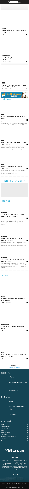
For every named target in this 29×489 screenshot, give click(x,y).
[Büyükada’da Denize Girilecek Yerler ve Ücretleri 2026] (14, 20)
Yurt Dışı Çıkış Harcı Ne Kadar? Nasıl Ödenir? (18, 382)
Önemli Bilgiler (12, 485)
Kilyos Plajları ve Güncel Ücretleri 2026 (13, 142)
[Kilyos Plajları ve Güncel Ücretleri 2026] (14, 134)
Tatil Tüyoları (4, 212)
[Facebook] (7, 478)
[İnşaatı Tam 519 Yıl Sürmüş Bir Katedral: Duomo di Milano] (4, 414)
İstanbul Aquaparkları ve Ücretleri (11, 167)
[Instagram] (11, 478)
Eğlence (19, 483)
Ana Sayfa (4, 483)
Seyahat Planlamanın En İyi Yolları (12, 238)
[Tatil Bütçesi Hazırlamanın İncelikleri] (14, 253)
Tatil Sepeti (18, 485)
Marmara (3, 28)
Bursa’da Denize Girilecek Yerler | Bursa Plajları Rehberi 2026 (14, 86)
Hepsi (11, 99)
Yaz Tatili (24, 483)
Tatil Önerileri (16, 99)
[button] (2, 2)
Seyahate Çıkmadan (5, 55)
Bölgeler (8, 483)
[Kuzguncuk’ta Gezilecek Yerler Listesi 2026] (14, 108)
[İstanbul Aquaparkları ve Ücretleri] (14, 158)
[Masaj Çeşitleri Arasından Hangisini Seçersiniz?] (4, 408)
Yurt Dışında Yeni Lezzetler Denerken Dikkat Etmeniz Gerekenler (12, 215)
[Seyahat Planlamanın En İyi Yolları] (14, 232)
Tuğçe (3, 34)
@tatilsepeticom (14, 367)
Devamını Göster (14, 361)
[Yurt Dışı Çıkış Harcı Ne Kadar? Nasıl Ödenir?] (14, 47)
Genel (3, 82)
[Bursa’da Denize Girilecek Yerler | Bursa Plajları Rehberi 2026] (14, 74)
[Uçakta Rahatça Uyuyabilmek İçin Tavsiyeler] (4, 401)
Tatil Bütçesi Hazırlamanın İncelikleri (12, 259)
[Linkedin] (14, 478)
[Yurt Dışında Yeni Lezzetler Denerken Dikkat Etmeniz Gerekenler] (14, 208)
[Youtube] (21, 478)
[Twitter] (18, 478)
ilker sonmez (3, 218)
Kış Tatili (17, 200)
